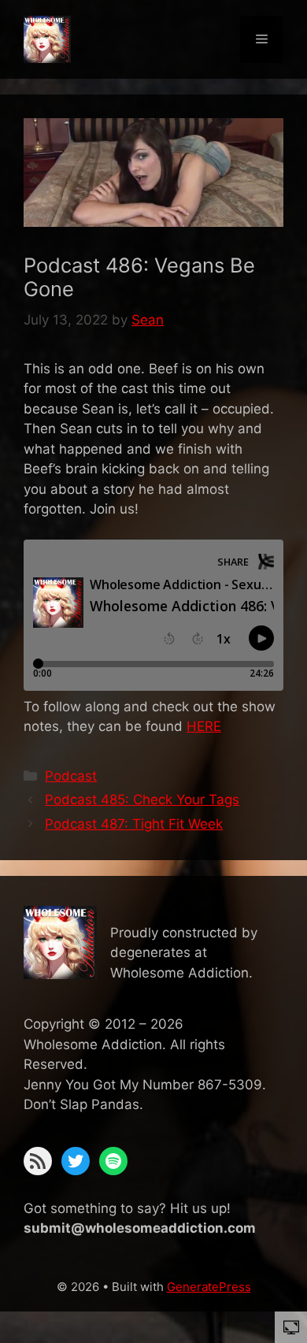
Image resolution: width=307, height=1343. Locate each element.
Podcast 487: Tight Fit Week (134, 824)
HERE (204, 726)
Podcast (71, 776)
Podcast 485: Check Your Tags (142, 799)
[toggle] (291, 1326)
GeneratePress (209, 1286)
